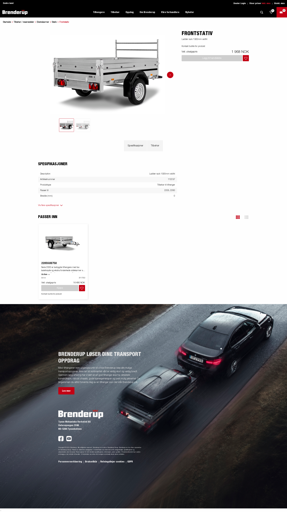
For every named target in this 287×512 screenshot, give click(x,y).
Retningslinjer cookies (112, 461)
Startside (7, 22)
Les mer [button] (66, 391)
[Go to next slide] (170, 75)
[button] (238, 217)
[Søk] (262, 12)
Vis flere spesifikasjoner (48, 205)
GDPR (130, 461)
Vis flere (44, 274)
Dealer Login (239, 3)
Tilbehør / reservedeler (24, 22)
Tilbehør (155, 146)
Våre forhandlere (170, 12)
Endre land (8, 3)
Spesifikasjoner (135, 146)
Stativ (54, 22)
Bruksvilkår (91, 461)
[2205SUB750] (63, 242)
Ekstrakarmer (43, 22)
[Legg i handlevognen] (246, 58)
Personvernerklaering (70, 461)
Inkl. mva (266, 3)
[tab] (66, 125)
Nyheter (189, 12)
